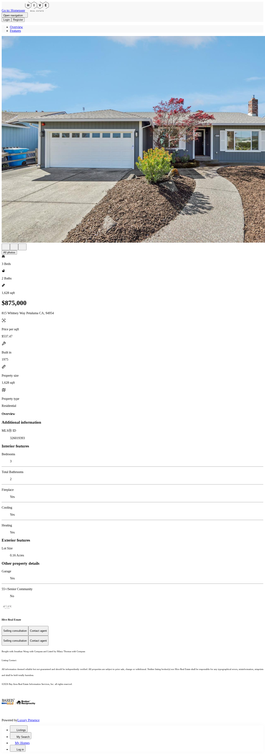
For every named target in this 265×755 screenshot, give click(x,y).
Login (6, 19)
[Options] (6, 246)
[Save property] (14, 246)
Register (18, 19)
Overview (16, 27)
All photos (9, 252)
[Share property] (22, 246)
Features (15, 30)
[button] (132, 139)
